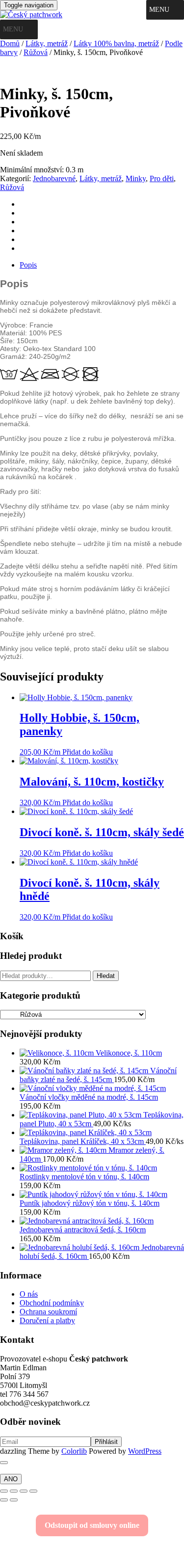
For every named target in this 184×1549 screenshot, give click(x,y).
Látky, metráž (47, 43)
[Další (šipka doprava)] (14, 1499)
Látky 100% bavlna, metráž (116, 43)
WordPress (144, 1451)
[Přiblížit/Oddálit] (4, 1491)
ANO (11, 1479)
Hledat (106, 975)
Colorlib (74, 1451)
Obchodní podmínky (52, 1303)
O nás (29, 1294)
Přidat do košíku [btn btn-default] (87, 752)
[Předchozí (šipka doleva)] (4, 1499)
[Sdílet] (23, 1491)
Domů (10, 43)
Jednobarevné (54, 178)
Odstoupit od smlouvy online (92, 1525)
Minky (136, 178)
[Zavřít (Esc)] (33, 1491)
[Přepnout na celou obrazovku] (14, 1491)
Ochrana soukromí (48, 1311)
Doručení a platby (47, 1320)
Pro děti (162, 178)
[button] (159, 10)
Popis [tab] (28, 265)
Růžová (36, 52)
